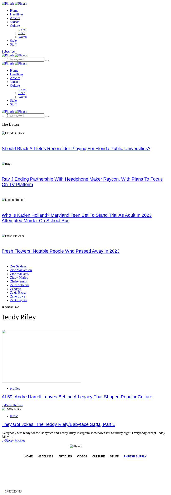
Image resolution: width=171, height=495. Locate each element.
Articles (15, 18)
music (14, 416)
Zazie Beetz (18, 292)
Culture (15, 25)
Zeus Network (19, 285)
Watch (22, 37)
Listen (22, 29)
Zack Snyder (18, 300)
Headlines (16, 14)
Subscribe (8, 51)
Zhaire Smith (18, 281)
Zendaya (15, 289)
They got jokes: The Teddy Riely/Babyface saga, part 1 (58, 424)
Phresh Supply (135, 456)
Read (21, 33)
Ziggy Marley (19, 277)
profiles (15, 388)
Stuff (13, 44)
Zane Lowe (17, 296)
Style (13, 40)
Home (14, 10)
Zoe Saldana (18, 266)
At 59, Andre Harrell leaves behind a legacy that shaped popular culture (77, 396)
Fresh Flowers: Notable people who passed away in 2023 (60, 251)
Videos (14, 22)
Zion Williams (19, 274)
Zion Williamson (21, 270)
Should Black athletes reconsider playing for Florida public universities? (76, 148)
